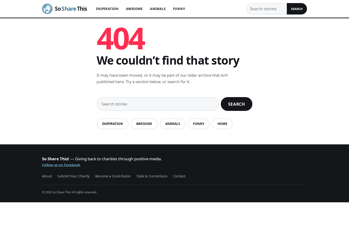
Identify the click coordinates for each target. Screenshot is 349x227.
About (47, 176)
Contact (179, 176)
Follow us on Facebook (61, 165)
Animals (158, 9)
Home (222, 124)
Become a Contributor (113, 176)
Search (297, 9)
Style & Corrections (152, 176)
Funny (179, 9)
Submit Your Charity (73, 176)
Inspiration (107, 9)
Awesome (134, 9)
